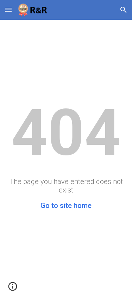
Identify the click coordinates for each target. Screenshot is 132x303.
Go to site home (66, 205)
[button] (8, 9)
